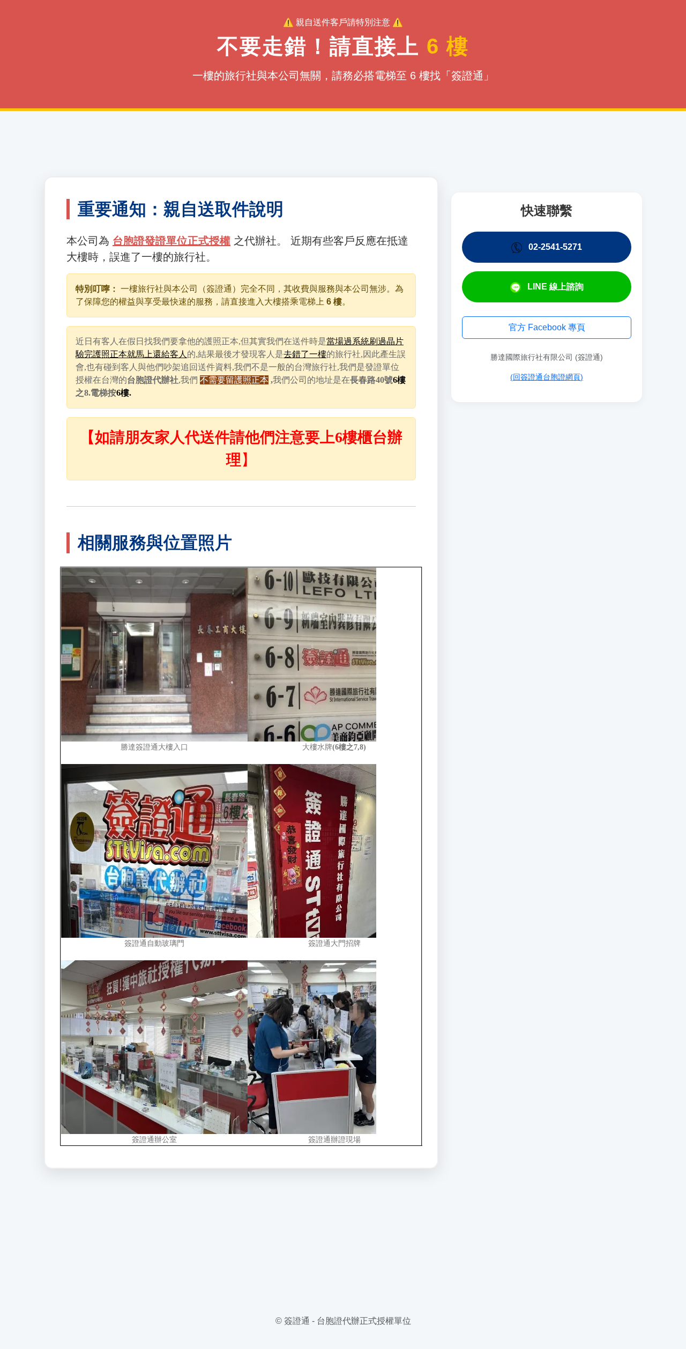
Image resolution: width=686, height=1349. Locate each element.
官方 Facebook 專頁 (547, 327)
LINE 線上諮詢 (554, 286)
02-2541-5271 (554, 246)
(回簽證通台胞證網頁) (546, 377)
